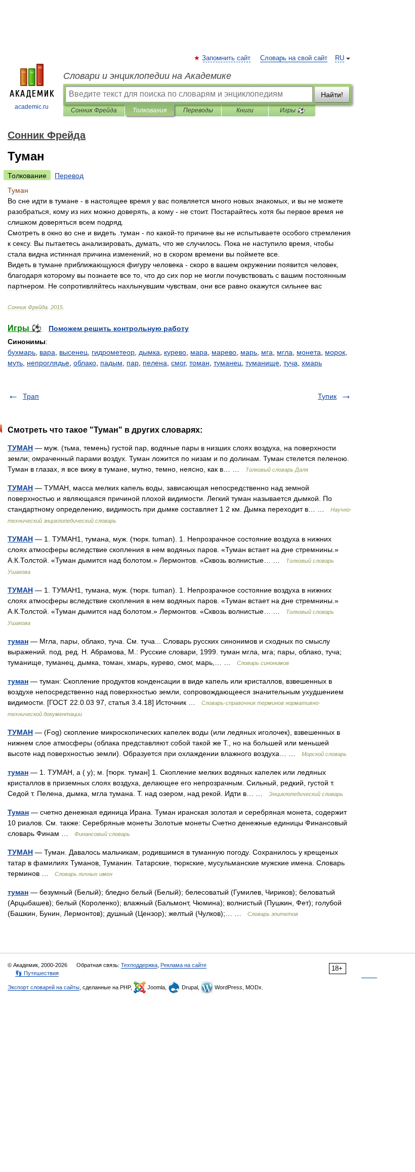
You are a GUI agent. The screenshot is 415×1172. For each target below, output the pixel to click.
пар (133, 363)
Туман (18, 812)
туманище (262, 363)
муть (15, 363)
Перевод (69, 176)
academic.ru (32, 106)
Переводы (198, 110)
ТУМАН (20, 448)
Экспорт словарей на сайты (43, 987)
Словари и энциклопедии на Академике (147, 76)
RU (339, 58)
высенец (73, 352)
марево (224, 352)
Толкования (150, 110)
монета (309, 352)
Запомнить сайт (227, 58)
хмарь (312, 363)
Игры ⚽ (292, 110)
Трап (31, 396)
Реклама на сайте (183, 965)
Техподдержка (139, 965)
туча (290, 363)
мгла (285, 352)
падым (111, 363)
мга (267, 352)
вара (47, 352)
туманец (227, 363)
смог (178, 363)
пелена (155, 363)
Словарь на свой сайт (293, 58)
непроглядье (48, 363)
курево (175, 352)
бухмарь (21, 352)
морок (335, 352)
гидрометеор (113, 352)
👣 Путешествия (37, 973)
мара (199, 352)
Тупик (327, 396)
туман (18, 641)
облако (84, 363)
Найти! (332, 95)
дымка (149, 352)
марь (248, 352)
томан (199, 363)
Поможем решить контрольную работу (119, 328)
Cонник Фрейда (94, 110)
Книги (245, 110)
